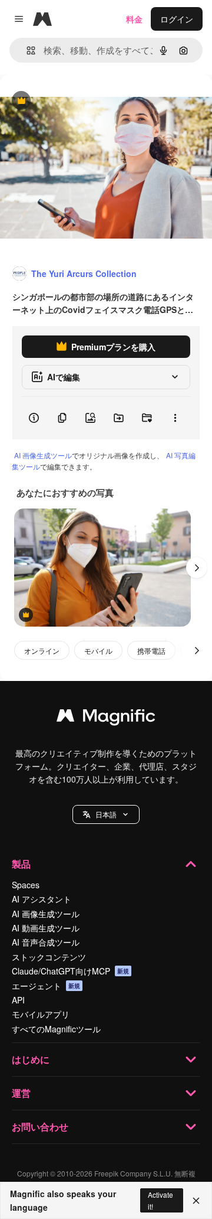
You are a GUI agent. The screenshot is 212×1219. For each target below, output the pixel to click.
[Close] (196, 1201)
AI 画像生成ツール (43, 455)
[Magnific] (106, 718)
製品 (21, 864)
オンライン (41, 651)
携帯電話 (151, 651)
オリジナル (81, 101)
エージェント (46, 986)
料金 (134, 19)
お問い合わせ (40, 1126)
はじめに (30, 1059)
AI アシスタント (41, 899)
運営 (21, 1093)
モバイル (98, 651)
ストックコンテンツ (49, 957)
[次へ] (196, 568)
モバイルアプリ (40, 1014)
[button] (106, 814)
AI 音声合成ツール (46, 942)
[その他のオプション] (175, 418)
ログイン (176, 19)
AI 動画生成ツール (46, 928)
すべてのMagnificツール (56, 1029)
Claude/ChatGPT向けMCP (70, 971)
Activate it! (160, 1200)
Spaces (25, 885)
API (18, 1000)
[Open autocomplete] (26, 50)
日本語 (106, 814)
